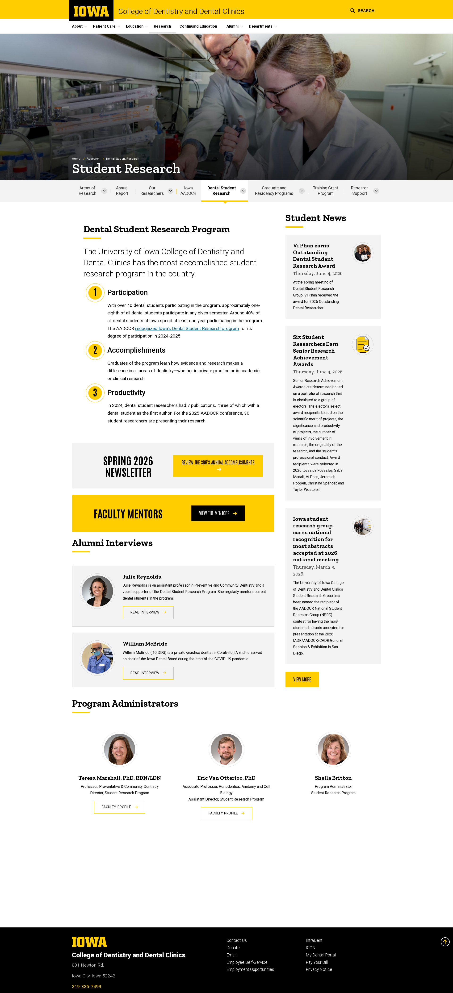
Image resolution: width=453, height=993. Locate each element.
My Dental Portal (321, 955)
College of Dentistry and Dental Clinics (181, 11)
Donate (233, 947)
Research (162, 26)
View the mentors (215, 513)
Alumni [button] (232, 26)
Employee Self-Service (247, 962)
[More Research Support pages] (376, 191)
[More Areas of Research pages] (104, 191)
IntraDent (314, 940)
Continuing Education (198, 26)
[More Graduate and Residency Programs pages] (302, 191)
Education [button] (134, 26)
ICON (310, 947)
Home (76, 158)
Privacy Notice (319, 969)
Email (231, 955)
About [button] (77, 26)
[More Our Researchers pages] (170, 191)
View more (302, 679)
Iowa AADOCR (188, 191)
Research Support (360, 191)
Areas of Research (87, 191)
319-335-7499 (86, 986)
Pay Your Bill (317, 962)
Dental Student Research (221, 191)
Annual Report (122, 191)
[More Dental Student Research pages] (243, 191)
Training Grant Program (325, 191)
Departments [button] (261, 26)
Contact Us (236, 940)
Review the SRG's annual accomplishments (218, 462)
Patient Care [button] (104, 26)
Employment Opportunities (250, 969)
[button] (362, 10)
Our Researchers (152, 191)
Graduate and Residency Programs (274, 191)
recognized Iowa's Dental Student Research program (187, 328)
